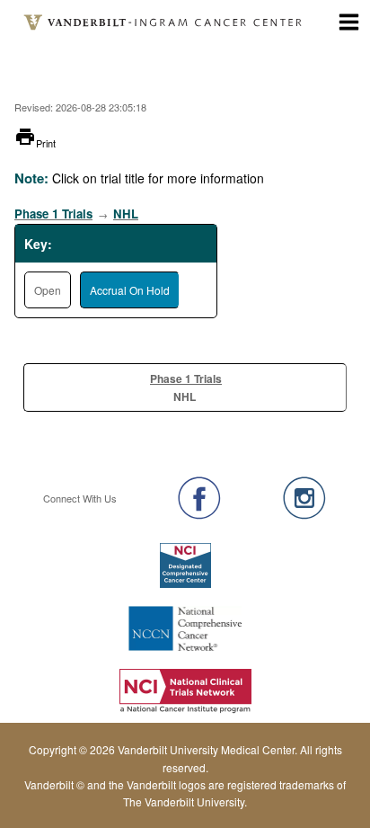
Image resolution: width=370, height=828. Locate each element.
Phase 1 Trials (53, 213)
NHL (125, 213)
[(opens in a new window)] (199, 498)
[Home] (164, 22)
